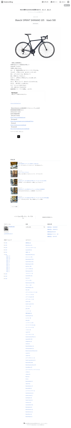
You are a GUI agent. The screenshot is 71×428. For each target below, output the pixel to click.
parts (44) (27, 308)
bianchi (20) (28, 301)
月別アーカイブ (8, 240)
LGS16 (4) (28, 343)
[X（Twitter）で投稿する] (18, 136)
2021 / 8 (8, 261)
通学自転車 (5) (29, 313)
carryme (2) (28, 355)
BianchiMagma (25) (29, 287)
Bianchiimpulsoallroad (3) (31, 365)
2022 (6, 252)
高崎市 (15, 110)
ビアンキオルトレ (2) (30, 357)
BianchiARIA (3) (29, 388)
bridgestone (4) (29, 341)
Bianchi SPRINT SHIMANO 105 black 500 (35, 20)
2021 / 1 (8, 271)
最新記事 (49, 224)
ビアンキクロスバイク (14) (31, 292)
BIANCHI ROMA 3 (47, 217)
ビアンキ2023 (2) (29, 268)
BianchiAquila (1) (29, 416)
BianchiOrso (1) (29, 414)
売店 (23, 64)
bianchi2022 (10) (29, 275)
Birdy (16, 108)
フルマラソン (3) (29, 273)
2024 (6, 247)
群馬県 (12, 110)
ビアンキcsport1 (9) (30, 296)
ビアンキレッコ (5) (30, 299)
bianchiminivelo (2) (29, 393)
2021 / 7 (8, 263)
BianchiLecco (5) (29, 245)
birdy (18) (27, 320)
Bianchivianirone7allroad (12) (31, 350)
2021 (6, 254)
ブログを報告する (40, 424)
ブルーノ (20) (28, 285)
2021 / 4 (8, 267)
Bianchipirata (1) (29, 407)
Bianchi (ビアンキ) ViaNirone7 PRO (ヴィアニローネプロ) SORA (32, 180)
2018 (6, 278)
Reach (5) (27, 376)
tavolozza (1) (28, 402)
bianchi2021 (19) (29, 339)
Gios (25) (27, 289)
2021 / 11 (8, 257)
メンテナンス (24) (29, 322)
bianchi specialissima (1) (30, 360)
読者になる (66, 5)
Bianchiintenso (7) (29, 386)
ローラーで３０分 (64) (30, 325)
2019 (6, 276)
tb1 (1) (27, 379)
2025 (6, 245)
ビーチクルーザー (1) (30, 390)
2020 (6, 273)
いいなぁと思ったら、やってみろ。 (23, 217)
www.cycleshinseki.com (16, 103)
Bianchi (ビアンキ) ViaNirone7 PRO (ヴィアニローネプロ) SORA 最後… (33, 197)
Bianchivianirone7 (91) (30, 282)
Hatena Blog (33, 424)
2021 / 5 (8, 265)
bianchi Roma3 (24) (29, 261)
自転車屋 (23, 108)
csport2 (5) (28, 332)
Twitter (13, 123)
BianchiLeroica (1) (29, 411)
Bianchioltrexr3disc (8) (30, 254)
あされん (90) (28, 266)
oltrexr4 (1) (28, 383)
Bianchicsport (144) (29, 264)
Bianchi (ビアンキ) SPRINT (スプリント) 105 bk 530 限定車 (31, 189)
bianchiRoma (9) (29, 367)
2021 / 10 (8, 258)
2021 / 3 (8, 268)
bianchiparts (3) (29, 397)
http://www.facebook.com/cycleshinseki (20, 128)
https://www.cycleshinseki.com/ (18, 117)
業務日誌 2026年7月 (52, 229)
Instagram (14, 119)
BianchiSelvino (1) (29, 409)
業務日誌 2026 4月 (52, 236)
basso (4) (27, 278)
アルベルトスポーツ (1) (31, 247)
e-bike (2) (27, 372)
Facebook (14, 127)
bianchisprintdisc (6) (30, 348)
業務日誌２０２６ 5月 (52, 234)
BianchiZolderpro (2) (30, 346)
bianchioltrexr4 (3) (29, 404)
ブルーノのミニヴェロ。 (24, 172)
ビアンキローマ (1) (30, 334)
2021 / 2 (8, 270)
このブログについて (8, 233)
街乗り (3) (28, 252)
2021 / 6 (8, 264)
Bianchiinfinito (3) (29, 381)
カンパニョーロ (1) (30, 327)
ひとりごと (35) (29, 257)
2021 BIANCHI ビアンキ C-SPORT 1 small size (28, 163)
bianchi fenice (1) (29, 400)
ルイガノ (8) (28, 318)
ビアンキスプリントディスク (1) (33, 369)
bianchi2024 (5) (29, 250)
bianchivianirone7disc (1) (31, 336)
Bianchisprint (35, 23)
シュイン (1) (28, 311)
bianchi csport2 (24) (30, 304)
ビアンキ (18, 64)
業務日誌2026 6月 (51, 231)
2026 (6, 242)
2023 (6, 250)
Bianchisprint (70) (29, 271)
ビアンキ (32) (28, 280)
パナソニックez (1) (30, 294)
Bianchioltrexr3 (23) (29, 259)
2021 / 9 (8, 260)
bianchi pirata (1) (29, 395)
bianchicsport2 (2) (29, 315)
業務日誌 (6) (28, 242)
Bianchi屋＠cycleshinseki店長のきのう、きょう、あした (35, 9)
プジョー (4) (28, 306)
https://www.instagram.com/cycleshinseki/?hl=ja (22, 121)
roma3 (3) (28, 353)
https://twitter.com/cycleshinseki (18, 125)
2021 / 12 (8, 256)
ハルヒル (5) (28, 329)
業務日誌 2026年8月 (52, 227)
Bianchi (13, 108)
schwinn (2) (28, 374)
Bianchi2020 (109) (29, 362)
